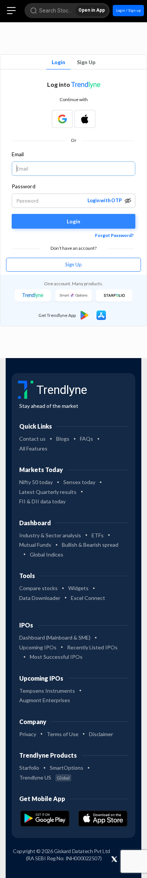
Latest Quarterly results (48, 492)
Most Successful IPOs (56, 657)
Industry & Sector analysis (50, 535)
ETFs (98, 535)
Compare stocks (38, 588)
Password (23, 186)
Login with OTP (104, 200)
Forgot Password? (114, 235)
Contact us (32, 438)
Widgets (78, 588)
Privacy (27, 734)
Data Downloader (39, 598)
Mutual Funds (35, 544)
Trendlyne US (44, 777)
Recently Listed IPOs (92, 647)
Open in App (91, 10)
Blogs (62, 438)
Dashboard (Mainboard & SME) (54, 637)
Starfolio (29, 767)
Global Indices (46, 554)
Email (18, 154)
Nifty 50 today (36, 482)
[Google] (62, 119)
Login (58, 62)
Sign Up (86, 62)
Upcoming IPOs (38, 647)
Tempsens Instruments (47, 690)
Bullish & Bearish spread (90, 544)
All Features (33, 448)
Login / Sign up (128, 10)
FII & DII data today (42, 501)
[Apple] (85, 119)
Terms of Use (62, 734)
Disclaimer (101, 734)
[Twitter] (114, 859)
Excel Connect (88, 598)
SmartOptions (66, 767)
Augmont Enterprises (44, 700)
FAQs (86, 438)
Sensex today (79, 482)
